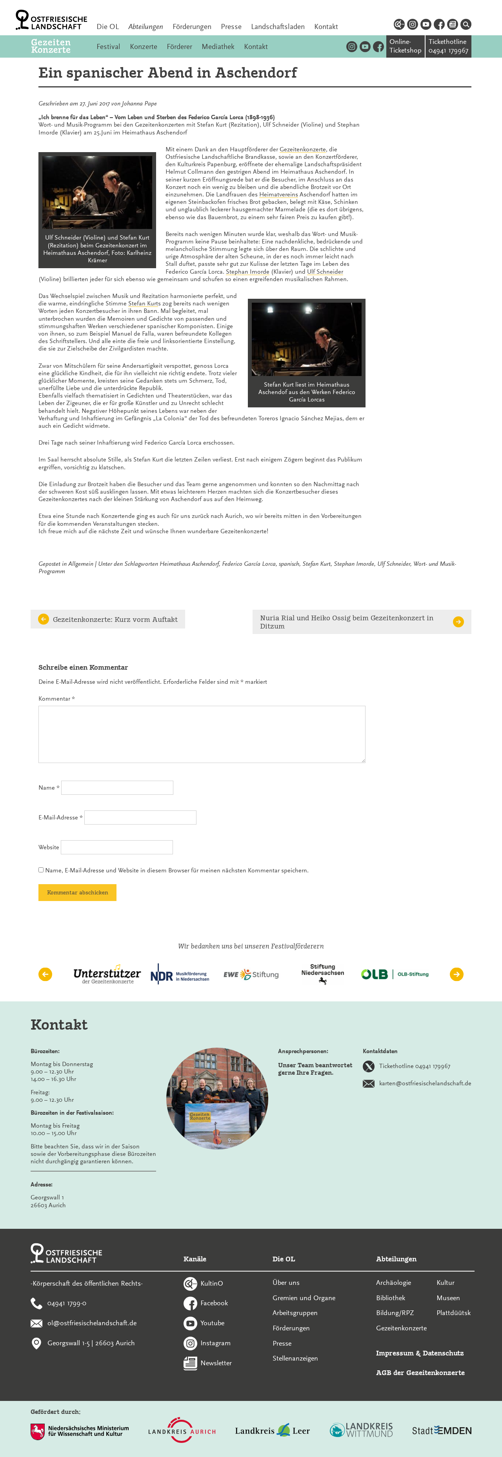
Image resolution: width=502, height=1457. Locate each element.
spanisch (289, 563)
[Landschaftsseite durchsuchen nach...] (465, 25)
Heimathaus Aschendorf (189, 563)
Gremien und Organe (304, 1298)
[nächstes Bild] (457, 974)
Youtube (212, 1323)
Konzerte (143, 46)
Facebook (214, 1303)
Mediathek (218, 46)
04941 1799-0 (66, 1303)
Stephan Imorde (247, 271)
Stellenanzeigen (295, 1358)
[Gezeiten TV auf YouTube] (365, 46)
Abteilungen (145, 26)
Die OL (107, 26)
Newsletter (216, 1362)
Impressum (395, 1352)
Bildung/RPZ (395, 1313)
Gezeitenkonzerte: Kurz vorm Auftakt (115, 619)
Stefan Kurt (143, 303)
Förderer (179, 46)
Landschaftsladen (278, 26)
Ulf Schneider (325, 271)
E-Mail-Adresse (60, 817)
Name (49, 787)
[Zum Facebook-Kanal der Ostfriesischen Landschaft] (439, 25)
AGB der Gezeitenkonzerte (420, 1372)
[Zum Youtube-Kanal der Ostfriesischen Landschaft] (425, 25)
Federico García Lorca (249, 563)
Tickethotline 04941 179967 (414, 1066)
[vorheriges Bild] (45, 974)
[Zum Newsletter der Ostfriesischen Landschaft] (452, 25)
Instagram (215, 1343)
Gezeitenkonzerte (303, 149)
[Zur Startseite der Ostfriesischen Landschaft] (51, 19)
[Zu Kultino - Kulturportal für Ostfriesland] (399, 25)
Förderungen (192, 26)
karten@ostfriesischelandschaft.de (425, 1083)
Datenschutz (443, 1352)
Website (48, 847)
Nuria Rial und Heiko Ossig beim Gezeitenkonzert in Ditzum (346, 622)
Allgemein (80, 563)
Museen (448, 1298)
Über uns (286, 1282)
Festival (108, 46)
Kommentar (56, 698)
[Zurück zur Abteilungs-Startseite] (59, 46)
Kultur (446, 1282)
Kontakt (326, 26)
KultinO (211, 1283)
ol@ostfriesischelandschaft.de (91, 1323)
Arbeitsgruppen (295, 1313)
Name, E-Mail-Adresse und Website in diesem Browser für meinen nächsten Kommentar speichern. (177, 870)
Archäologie (393, 1282)
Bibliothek (390, 1298)
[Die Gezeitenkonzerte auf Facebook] (378, 46)
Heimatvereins (278, 194)
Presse (231, 26)
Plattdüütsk (454, 1313)
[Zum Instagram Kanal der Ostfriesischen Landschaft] (412, 25)
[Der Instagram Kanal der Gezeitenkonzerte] (351, 46)
